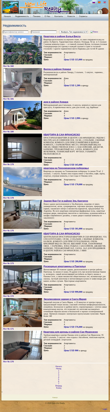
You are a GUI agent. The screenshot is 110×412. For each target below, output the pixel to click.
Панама (36, 16)
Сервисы (83, 16)
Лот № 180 (8, 131)
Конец (58, 388)
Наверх (55, 397)
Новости (71, 16)
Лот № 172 (8, 296)
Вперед (58, 386)
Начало (7, 16)
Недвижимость (22, 16)
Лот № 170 (8, 361)
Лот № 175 (8, 230)
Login (105, 409)
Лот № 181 (8, 99)
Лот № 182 (8, 66)
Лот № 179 (8, 164)
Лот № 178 (8, 198)
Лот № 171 (8, 329)
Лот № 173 (8, 263)
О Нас (47, 16)
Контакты (58, 16)
